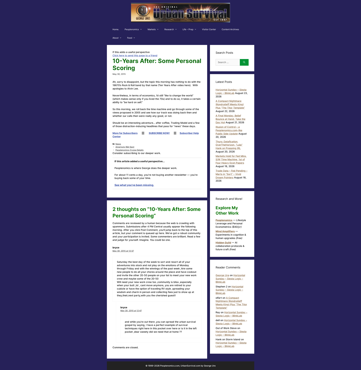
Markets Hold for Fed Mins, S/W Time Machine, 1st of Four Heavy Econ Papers (231, 159)
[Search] (244, 62)
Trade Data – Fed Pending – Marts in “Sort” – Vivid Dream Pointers (231, 174)
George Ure (222, 275)
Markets (152, 29)
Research (169, 29)
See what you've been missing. (134, 185)
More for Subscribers (125, 133)
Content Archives (230, 29)
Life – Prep (188, 29)
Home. (116, 29)
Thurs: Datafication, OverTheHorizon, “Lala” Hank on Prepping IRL (229, 145)
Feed (129, 37)
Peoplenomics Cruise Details (129, 150)
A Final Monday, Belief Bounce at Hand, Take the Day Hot (230, 119)
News (118, 144)
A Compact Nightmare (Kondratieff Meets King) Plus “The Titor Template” (230, 104)
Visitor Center (209, 29)
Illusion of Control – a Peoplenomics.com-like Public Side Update (229, 130)
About (115, 37)
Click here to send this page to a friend (135, 55)
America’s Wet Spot (124, 147)
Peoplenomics (132, 29)
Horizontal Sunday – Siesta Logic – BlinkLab (230, 278)
